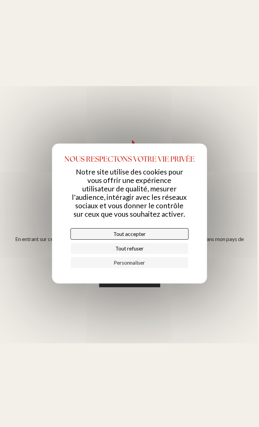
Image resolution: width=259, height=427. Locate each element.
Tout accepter (129, 234)
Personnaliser (129, 262)
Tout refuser (129, 248)
